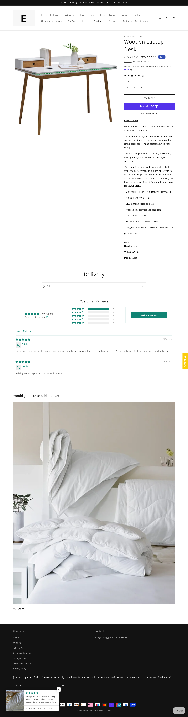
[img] (23, 339)
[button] (55, 15)
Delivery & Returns (22, 653)
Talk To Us (18, 648)
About (16, 637)
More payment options (149, 113)
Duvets (17, 608)
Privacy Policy (19, 668)
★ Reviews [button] (185, 361)
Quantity (127, 81)
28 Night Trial (19, 658)
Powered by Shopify (104, 710)
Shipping (128, 61)
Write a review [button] (149, 315)
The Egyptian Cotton (89, 710)
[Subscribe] (62, 685)
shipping (17, 642)
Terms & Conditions (22, 663)
